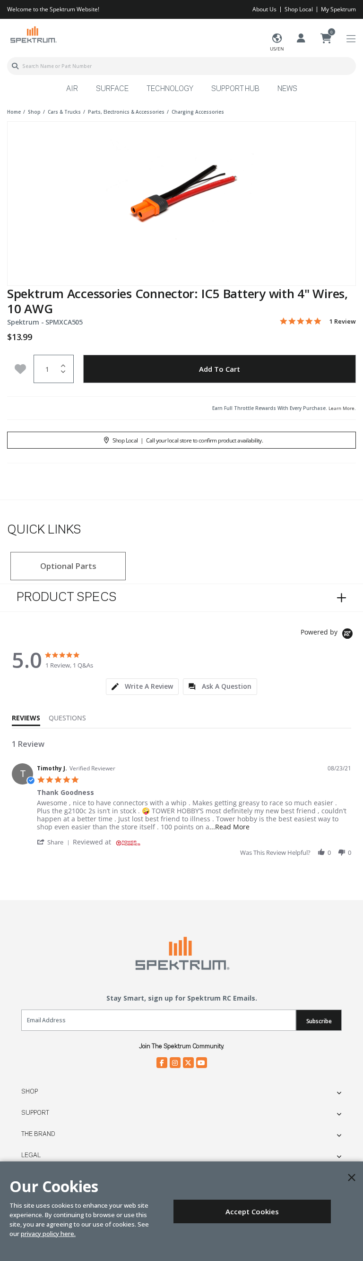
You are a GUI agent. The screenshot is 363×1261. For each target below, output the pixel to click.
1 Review (342, 321)
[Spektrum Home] (33, 34)
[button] (55, 841)
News (287, 89)
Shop (29, 1091)
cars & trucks (64, 112)
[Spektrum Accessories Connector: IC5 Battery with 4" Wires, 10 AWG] (181, 197)
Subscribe (319, 1021)
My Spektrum (338, 9)
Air (72, 89)
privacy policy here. (48, 1233)
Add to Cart (219, 369)
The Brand (38, 1134)
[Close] (351, 1177)
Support (35, 1113)
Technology (170, 89)
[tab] (142, 686)
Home (14, 112)
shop (34, 112)
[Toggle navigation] (351, 39)
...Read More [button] (229, 826)
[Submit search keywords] (15, 66)
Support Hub (235, 89)
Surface (112, 89)
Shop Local (299, 9)
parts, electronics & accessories (126, 112)
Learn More (341, 408)
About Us (264, 9)
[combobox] (181, 66)
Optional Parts (68, 565)
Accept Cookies (252, 1211)
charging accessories (198, 112)
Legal (31, 1155)
